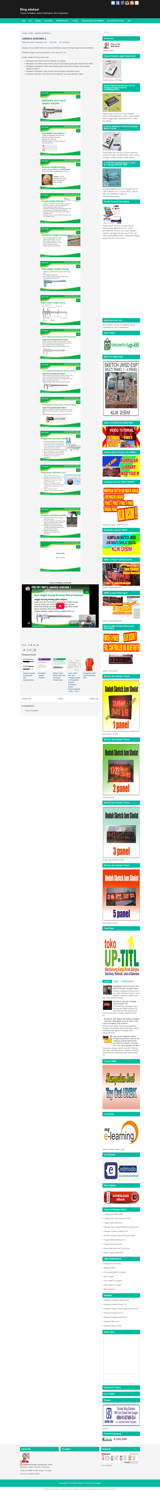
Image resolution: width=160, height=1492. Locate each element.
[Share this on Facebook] (29, 645)
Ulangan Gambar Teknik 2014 (116, 1231)
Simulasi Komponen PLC (113, 1313)
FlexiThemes (55, 1489)
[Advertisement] (121, 278)
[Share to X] (32, 650)
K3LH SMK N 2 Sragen (113, 1281)
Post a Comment (31, 711)
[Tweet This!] (31, 645)
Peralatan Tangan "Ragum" (42, 675)
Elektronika (49, 21)
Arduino (38, 21)
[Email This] (28, 650)
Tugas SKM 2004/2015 (113, 1223)
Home (23, 21)
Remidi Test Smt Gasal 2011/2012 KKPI (119, 1236)
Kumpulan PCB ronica (112, 1264)
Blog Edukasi (109, 1289)
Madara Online (110, 1268)
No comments (64, 42)
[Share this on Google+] (34, 645)
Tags (116, 981)
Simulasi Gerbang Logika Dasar (116, 1300)
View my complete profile (29, 1474)
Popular (107, 981)
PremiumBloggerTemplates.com (90, 1489)
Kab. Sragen (109, 1276)
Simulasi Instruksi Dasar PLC (115, 1304)
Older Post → (95, 699)
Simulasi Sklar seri (111, 1321)
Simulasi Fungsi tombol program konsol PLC (121, 1309)
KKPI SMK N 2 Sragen (113, 1285)
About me (25, 26)
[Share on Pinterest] (37, 645)
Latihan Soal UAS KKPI (113, 1244)
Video (129, 21)
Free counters (106, 1465)
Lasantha (76, 1489)
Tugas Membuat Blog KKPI (114, 1240)
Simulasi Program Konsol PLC (116, 1317)
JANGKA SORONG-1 (34, 38)
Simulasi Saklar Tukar (112, 1326)
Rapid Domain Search (109, 1489)
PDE (31, 33)
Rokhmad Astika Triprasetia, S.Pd (37, 1465)
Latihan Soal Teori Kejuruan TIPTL (117, 1218)
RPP (30, 21)
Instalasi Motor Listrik (115, 21)
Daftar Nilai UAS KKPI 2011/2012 (117, 1248)
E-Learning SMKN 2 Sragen (115, 1272)
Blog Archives (127, 981)
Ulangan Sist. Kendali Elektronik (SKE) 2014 (121, 1227)
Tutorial (75, 21)
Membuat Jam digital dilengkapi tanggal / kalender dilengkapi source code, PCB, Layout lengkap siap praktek (121, 1021)
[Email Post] (24, 650)
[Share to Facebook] (35, 650)
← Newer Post (26, 699)
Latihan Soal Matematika (113, 1214)
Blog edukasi (29, 9)
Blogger (98, 1483)
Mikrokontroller (62, 21)
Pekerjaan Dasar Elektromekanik (93, 21)
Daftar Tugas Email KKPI (114, 1253)
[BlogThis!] (30, 650)
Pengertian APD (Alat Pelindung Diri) (89, 675)
